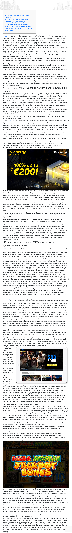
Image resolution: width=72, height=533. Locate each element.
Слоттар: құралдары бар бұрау (15, 22)
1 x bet (5, 36)
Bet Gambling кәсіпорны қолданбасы (17, 20)
